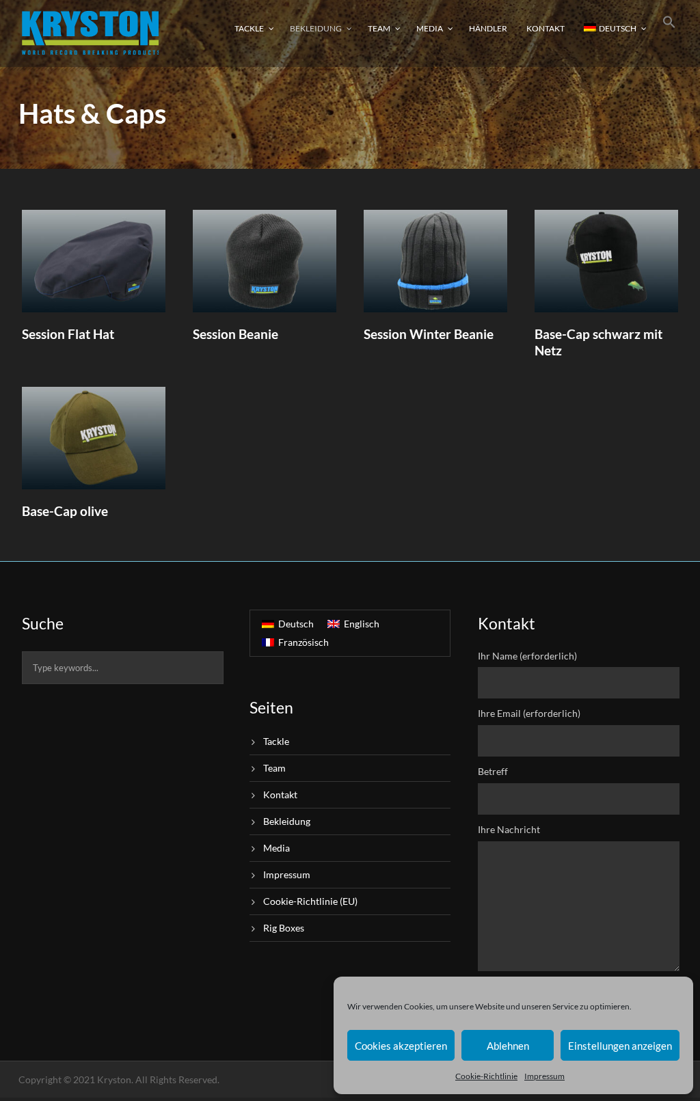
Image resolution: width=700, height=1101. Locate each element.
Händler (488, 28)
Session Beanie (235, 334)
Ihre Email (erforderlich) (529, 713)
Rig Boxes (283, 928)
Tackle (249, 28)
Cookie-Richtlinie (486, 1076)
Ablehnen (508, 1045)
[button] (669, 32)
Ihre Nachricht (509, 829)
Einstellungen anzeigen (620, 1045)
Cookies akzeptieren (401, 1045)
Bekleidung (316, 28)
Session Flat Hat (68, 334)
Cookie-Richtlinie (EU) (310, 901)
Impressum (544, 1076)
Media (429, 28)
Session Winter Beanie (429, 334)
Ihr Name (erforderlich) (527, 656)
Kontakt (545, 28)
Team (379, 28)
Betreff (493, 771)
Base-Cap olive (65, 511)
